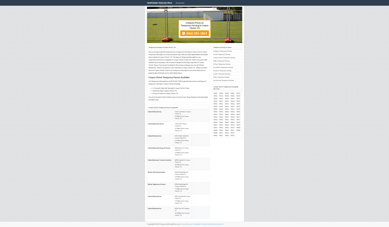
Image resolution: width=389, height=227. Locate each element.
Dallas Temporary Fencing (221, 61)
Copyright (196, 224)
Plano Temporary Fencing (221, 77)
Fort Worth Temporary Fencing (223, 67)
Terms (183, 224)
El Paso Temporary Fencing (221, 64)
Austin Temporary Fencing (221, 54)
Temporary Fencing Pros (159, 3)
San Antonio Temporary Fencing (223, 80)
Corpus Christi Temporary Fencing (224, 57)
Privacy (188, 224)
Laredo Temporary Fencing (221, 74)
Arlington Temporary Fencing (222, 51)
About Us (220, 224)
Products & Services (208, 224)
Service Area (180, 3)
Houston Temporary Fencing (222, 70)
